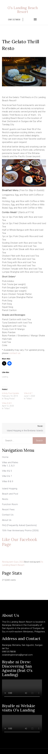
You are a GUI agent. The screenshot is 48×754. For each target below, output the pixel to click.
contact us (14, 353)
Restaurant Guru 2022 (13, 561)
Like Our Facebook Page (19, 542)
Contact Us (7, 514)
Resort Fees (8, 509)
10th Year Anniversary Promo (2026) (20, 530)
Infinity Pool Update (10, 393)
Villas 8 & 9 (7, 403)
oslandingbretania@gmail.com (17, 654)
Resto (5, 499)
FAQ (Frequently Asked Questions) (19, 525)
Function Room (10, 504)
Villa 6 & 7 (28, 393)
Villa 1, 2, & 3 (8, 465)
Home (5, 457)
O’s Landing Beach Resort (23, 10)
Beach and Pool (10, 493)
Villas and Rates (10, 462)
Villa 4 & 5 (7, 470)
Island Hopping (9, 488)
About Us (6, 520)
